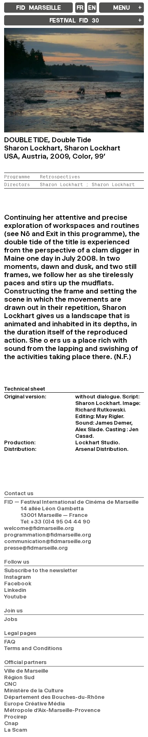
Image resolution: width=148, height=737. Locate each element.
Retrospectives (60, 176)
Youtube (15, 596)
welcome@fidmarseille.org (39, 528)
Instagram (17, 576)
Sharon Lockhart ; (66, 184)
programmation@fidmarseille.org (47, 534)
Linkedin (15, 590)
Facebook (18, 583)
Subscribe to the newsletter (40, 570)
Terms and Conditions (33, 648)
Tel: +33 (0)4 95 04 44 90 (55, 521)
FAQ (9, 641)
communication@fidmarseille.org (47, 541)
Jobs (10, 619)
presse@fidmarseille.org (35, 547)
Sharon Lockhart (113, 184)
